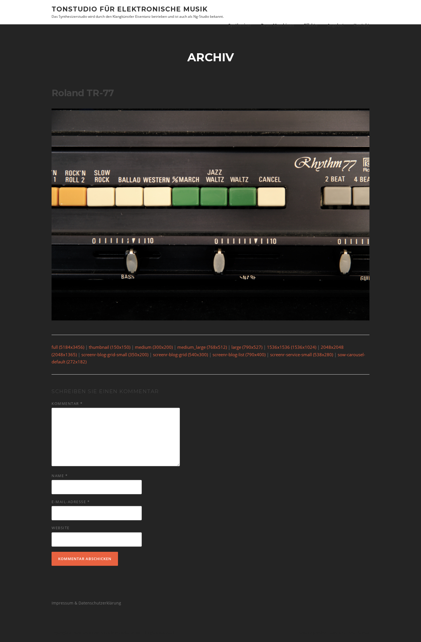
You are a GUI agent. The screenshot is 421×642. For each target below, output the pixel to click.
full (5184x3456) (68, 347)
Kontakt (361, 25)
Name (60, 475)
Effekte (311, 25)
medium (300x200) (154, 347)
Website (61, 527)
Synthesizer (239, 25)
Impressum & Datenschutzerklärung (86, 603)
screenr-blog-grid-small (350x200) (114, 354)
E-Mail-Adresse (71, 501)
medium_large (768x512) (202, 347)
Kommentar (67, 403)
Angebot (335, 25)
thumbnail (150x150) (109, 347)
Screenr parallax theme (318, 632)
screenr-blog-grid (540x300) (180, 354)
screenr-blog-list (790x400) (239, 354)
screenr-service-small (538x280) (301, 354)
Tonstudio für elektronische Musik (130, 9)
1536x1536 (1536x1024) (291, 347)
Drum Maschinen (277, 25)
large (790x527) (246, 347)
